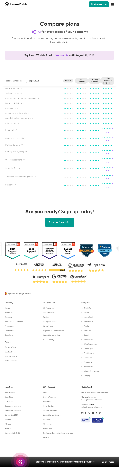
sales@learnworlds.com (91, 407)
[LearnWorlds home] (16, 4)
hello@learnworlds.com (91, 400)
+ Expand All (33, 81)
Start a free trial (99, 4)
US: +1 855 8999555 (94, 392)
